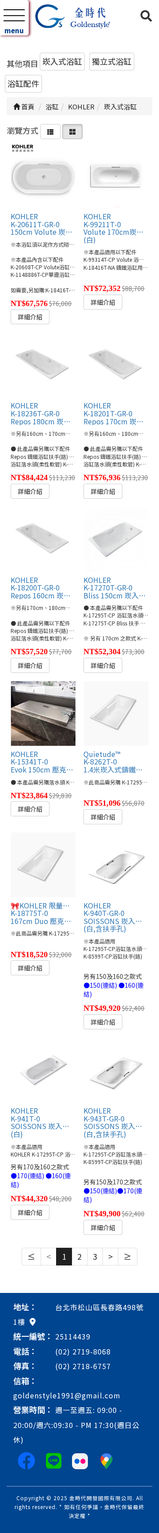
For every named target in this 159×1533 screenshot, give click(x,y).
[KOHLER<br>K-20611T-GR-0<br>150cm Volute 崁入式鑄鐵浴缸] (43, 176)
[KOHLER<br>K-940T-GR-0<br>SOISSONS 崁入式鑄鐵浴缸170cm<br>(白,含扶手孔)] (115, 864)
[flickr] (80, 1460)
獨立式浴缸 (112, 61)
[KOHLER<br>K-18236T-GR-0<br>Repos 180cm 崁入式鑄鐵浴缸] (43, 365)
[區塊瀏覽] (72, 130)
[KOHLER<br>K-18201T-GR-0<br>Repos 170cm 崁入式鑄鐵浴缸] (115, 365)
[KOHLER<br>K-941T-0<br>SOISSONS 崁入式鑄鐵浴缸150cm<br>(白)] (43, 1070)
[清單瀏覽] (50, 130)
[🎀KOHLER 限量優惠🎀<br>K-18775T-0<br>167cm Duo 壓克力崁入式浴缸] (43, 864)
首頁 (27, 106)
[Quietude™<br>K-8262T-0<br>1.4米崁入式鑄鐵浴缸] (115, 713)
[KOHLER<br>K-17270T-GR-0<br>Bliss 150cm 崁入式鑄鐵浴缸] (115, 539)
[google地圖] (32, 1321)
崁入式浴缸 (62, 61)
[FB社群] (26, 1460)
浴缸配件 (23, 83)
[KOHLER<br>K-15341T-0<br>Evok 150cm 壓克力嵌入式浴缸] (43, 713)
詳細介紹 (30, 316)
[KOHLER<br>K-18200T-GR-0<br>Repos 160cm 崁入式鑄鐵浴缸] (43, 539)
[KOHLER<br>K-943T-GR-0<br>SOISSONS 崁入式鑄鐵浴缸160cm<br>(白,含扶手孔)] (115, 1070)
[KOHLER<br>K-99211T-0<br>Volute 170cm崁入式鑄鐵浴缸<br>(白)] (115, 176)
